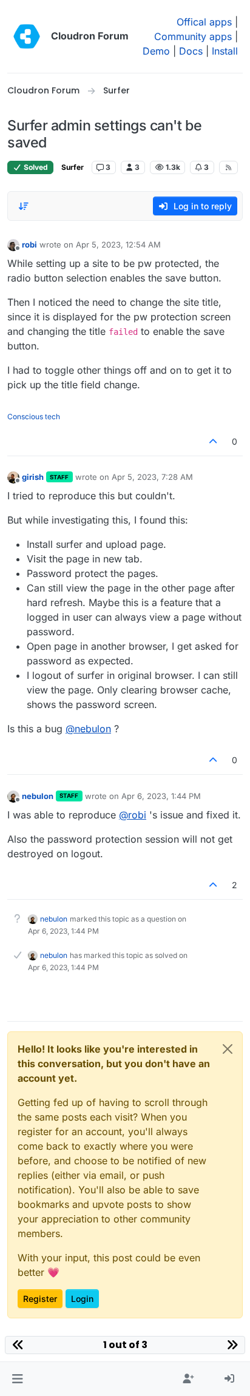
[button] (17, 1379)
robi (29, 244)
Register (40, 1298)
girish (33, 477)
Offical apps (204, 22)
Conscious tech (33, 416)
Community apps (193, 36)
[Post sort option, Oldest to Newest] (24, 206)
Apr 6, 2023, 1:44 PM (161, 796)
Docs (191, 51)
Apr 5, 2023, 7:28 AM (152, 477)
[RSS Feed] (228, 167)
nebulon (37, 796)
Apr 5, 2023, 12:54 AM (118, 244)
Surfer (72, 167)
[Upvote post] (214, 441)
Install (225, 51)
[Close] (227, 1049)
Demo (156, 51)
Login (82, 1298)
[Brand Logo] (26, 36)
